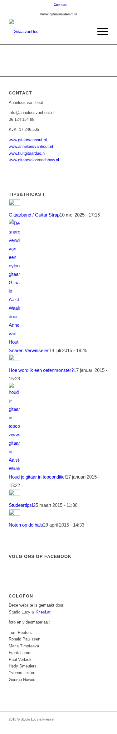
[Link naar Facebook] (66, 726)
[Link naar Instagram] (85, 726)
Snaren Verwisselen (29, 350)
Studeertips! (21, 505)
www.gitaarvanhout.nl (28, 139)
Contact (60, 5)
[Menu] (99, 31)
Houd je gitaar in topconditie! (37, 477)
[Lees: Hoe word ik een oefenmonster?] (14, 359)
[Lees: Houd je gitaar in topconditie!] (14, 468)
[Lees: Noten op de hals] (14, 514)
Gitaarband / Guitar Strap (34, 214)
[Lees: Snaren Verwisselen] (14, 342)
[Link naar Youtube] (75, 726)
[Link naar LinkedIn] (94, 726)
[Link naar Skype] (103, 726)
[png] (48, 31)
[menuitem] (60, 4)
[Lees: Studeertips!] (14, 494)
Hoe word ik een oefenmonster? (41, 370)
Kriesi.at (43, 612)
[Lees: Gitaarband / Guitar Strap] (14, 203)
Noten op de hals (26, 525)
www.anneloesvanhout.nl (31, 146)
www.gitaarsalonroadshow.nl (34, 160)
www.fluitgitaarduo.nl (27, 153)
